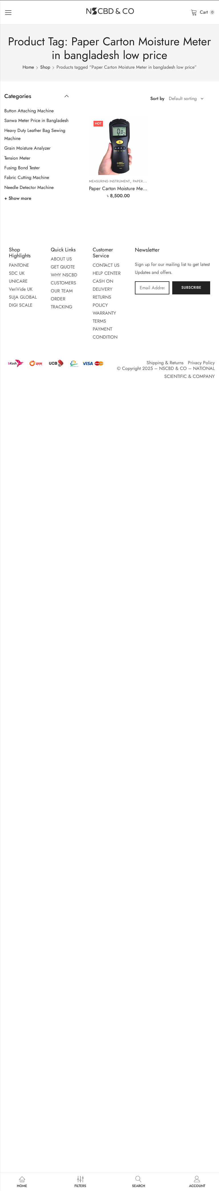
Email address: (152, 287)
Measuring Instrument (109, 181)
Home (28, 67)
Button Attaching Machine (29, 110)
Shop (45, 67)
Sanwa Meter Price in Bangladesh (36, 120)
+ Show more (17, 198)
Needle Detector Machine (29, 187)
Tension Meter (17, 158)
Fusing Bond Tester (22, 167)
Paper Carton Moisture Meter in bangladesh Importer (143, 188)
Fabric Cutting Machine (26, 177)
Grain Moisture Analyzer (27, 148)
